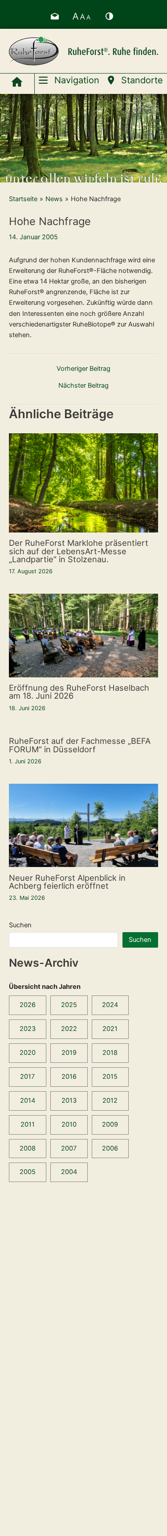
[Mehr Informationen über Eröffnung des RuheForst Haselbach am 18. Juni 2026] (83, 635)
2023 (28, 1029)
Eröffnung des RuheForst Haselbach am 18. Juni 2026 (79, 691)
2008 (28, 1148)
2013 (69, 1100)
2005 (28, 1172)
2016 (69, 1077)
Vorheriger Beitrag (83, 369)
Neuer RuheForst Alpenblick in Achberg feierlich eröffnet (67, 881)
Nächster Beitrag (83, 385)
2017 (27, 1077)
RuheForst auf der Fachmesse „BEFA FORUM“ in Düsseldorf (80, 745)
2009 (110, 1124)
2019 (69, 1053)
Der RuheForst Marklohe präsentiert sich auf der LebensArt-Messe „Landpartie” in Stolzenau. (78, 551)
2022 (69, 1029)
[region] (83, 138)
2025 (69, 1005)
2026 (28, 1005)
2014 (27, 1100)
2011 (27, 1124)
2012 (110, 1100)
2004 (69, 1172)
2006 (110, 1148)
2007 (69, 1148)
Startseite (23, 199)
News (54, 199)
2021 (110, 1029)
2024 (110, 1005)
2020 (28, 1053)
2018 (110, 1053)
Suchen (20, 925)
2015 (110, 1077)
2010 (69, 1124)
